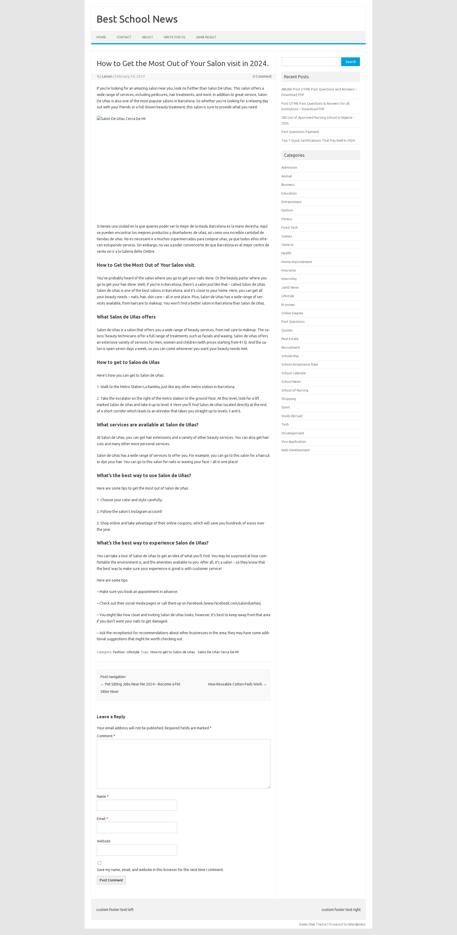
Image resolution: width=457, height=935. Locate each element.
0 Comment (262, 76)
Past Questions (293, 321)
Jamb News (290, 287)
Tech (285, 424)
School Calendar (293, 373)
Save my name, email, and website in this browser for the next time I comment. (160, 870)
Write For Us (174, 37)
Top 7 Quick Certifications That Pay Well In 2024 (318, 140)
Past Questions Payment (300, 131)
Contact (124, 37)
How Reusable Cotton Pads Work (237, 684)
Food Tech (289, 227)
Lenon (107, 76)
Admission (289, 167)
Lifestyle (133, 652)
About (147, 37)
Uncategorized (292, 433)
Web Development (295, 450)
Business (288, 184)
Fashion (119, 652)
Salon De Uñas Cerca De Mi (218, 652)
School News (291, 381)
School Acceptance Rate (299, 364)
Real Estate (290, 338)
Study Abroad (292, 416)
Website (104, 841)
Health (286, 253)
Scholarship (290, 356)
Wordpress (356, 924)
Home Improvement (296, 262)
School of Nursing (294, 390)
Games (286, 236)
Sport (285, 407)
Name (103, 796)
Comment (106, 736)
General (287, 244)
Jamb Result (206, 37)
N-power (288, 304)
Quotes (287, 330)
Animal (286, 176)
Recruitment (290, 347)
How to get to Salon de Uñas (172, 652)
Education (289, 193)
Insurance (288, 270)
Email (102, 819)
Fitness (286, 219)
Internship (289, 278)
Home (101, 37)
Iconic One (307, 924)
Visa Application (293, 441)
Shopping (288, 398)
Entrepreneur (291, 202)
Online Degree (292, 313)
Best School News (137, 18)
